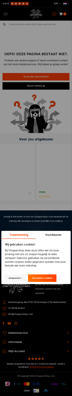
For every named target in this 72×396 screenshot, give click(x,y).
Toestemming (18, 235)
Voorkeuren (53, 235)
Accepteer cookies (42, 278)
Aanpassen (14, 278)
